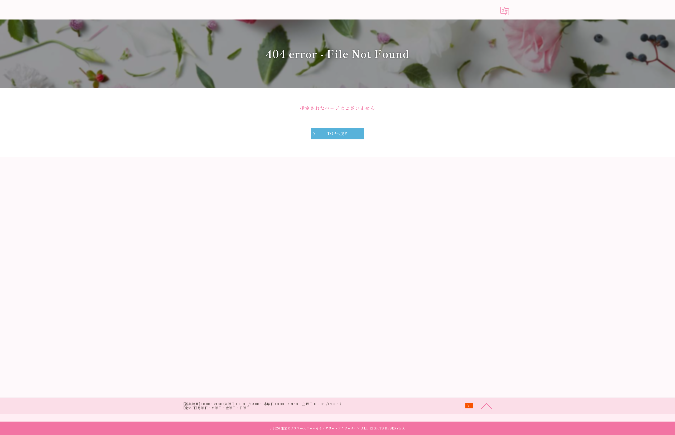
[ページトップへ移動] (486, 405)
